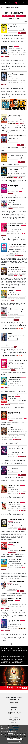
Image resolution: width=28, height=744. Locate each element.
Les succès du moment (6, 655)
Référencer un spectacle (14, 719)
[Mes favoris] (23, 3)
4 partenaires (10, 733)
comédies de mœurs (13, 661)
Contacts (14, 704)
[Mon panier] (26, 3)
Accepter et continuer (14, 738)
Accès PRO (14, 722)
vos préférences (9, 734)
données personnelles (15, 712)
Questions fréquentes (14, 711)
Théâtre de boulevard (6, 659)
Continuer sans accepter (14, 742)
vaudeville (14, 659)
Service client (14, 709)
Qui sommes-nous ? (14, 699)
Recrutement (14, 701)
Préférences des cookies (14, 714)
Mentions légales (14, 702)
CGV (8, 712)
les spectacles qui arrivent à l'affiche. (16, 656)
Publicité (14, 720)
